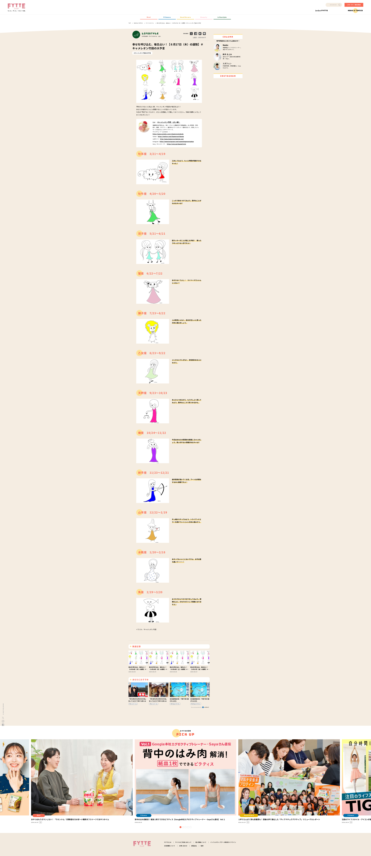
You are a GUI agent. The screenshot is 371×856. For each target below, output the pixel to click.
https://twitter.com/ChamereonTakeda (171, 136)
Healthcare (185, 17)
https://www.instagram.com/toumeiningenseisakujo (177, 141)
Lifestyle (222, 17)
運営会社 (194, 846)
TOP (129, 23)
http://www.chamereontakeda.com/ (172, 139)
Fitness (167, 17)
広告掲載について (169, 846)
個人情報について (200, 842)
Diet (149, 17)
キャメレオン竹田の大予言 (143, 53)
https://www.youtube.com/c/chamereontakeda (168, 134)
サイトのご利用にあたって (183, 842)
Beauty (203, 17)
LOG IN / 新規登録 (354, 5)
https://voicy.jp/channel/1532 (176, 144)
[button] (180, 827)
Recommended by (196, 707)
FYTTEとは (167, 842)
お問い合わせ (183, 846)
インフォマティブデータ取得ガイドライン (223, 842)
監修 (202, 846)
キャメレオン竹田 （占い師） (168, 122)
